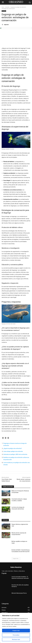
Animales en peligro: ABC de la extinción (15, 454)
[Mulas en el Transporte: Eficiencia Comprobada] (6, 493)
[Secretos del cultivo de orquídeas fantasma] (6, 587)
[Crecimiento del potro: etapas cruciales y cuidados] (6, 501)
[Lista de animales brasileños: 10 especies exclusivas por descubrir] (6, 579)
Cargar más (15, 558)
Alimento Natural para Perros (19, 593)
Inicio (3, 7)
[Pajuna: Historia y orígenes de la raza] (6, 527)
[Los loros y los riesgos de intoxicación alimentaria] (6, 509)
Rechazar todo (16, 639)
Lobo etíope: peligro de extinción (13, 451)
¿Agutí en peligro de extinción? (12, 448)
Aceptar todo (16, 630)
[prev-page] (3, 515)
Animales (7, 7)
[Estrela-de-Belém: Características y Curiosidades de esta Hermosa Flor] (6, 552)
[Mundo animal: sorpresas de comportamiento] (6, 535)
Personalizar (16, 635)
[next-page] (5, 515)
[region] (16, 628)
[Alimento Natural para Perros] (6, 595)
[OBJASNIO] (3, 24)
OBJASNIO (6, 24)
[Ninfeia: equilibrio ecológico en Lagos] (6, 544)
